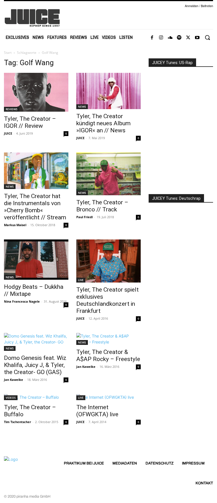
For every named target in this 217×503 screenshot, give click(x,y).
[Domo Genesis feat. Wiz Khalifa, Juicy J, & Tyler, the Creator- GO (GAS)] (36, 342)
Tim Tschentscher (17, 422)
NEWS (82, 107)
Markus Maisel (15, 225)
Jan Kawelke (13, 379)
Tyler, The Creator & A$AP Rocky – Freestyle (108, 355)
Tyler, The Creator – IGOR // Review (30, 122)
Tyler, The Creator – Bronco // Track (102, 206)
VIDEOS (11, 398)
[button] (207, 37)
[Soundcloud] (170, 37)
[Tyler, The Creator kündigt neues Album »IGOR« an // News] (108, 91)
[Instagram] (161, 37)
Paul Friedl (84, 217)
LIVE (81, 280)
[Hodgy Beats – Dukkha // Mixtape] (36, 259)
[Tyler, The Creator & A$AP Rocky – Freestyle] (108, 339)
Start (8, 52)
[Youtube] (197, 37)
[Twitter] (188, 37)
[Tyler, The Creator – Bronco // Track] (108, 173)
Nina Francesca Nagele (22, 301)
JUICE (8, 133)
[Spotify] (179, 37)
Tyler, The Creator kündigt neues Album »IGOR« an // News (103, 123)
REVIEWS (12, 109)
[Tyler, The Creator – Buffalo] (36, 397)
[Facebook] (152, 37)
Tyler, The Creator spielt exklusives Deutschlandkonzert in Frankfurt (107, 300)
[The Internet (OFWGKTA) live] (108, 397)
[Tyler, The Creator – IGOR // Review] (36, 92)
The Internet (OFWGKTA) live (97, 411)
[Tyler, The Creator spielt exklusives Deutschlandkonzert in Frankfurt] (108, 261)
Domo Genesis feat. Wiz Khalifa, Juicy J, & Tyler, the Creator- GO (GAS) (35, 365)
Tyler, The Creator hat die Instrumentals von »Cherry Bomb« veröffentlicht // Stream (35, 207)
